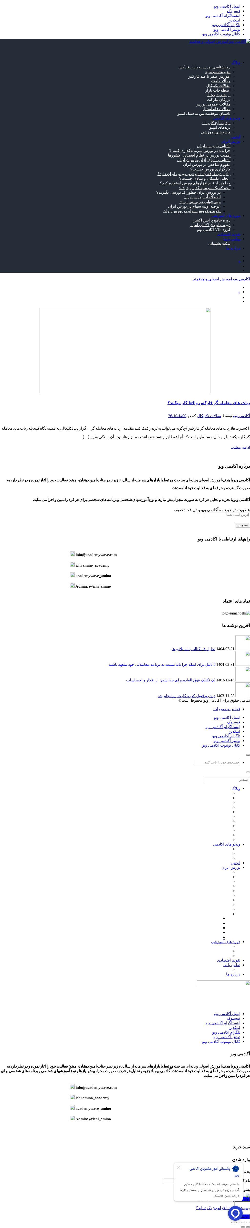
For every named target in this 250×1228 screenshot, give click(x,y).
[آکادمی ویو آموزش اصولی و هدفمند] (219, 41)
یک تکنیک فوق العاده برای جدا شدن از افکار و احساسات (170, 680)
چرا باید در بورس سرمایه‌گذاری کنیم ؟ (199, 150)
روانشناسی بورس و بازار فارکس (204, 67)
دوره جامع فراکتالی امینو (210, 225)
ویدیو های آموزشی (215, 132)
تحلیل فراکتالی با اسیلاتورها (193, 649)
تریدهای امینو (219, 127)
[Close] (248, 755)
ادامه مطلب (240, 447)
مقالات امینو (220, 81)
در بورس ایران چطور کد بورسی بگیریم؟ (188, 192)
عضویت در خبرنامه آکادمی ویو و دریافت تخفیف (212, 510)
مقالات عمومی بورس (213, 104)
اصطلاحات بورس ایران (202, 197)
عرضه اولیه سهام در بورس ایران (194, 206)
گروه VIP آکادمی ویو (213, 229)
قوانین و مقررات (226, 709)
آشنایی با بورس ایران (213, 146)
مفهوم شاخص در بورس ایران (206, 164)
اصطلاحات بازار (217, 90)
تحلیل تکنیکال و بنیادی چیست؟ (204, 178)
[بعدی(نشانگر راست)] (243, 1227)
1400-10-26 (177, 416)
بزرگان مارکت (218, 99)
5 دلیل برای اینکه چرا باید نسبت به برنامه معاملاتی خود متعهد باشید (162, 664)
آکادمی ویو (241, 416)
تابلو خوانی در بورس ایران (200, 202)
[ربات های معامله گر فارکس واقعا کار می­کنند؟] (125, 392)
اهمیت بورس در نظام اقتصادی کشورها (199, 155)
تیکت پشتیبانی (219, 243)
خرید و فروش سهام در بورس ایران (192, 211)
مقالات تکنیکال (218, 86)
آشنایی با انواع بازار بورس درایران (203, 160)
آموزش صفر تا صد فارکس (209, 76)
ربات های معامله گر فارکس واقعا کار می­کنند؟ (208, 402)
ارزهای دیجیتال (218, 95)
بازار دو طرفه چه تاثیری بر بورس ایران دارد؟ (193, 174)
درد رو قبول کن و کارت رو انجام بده (186, 696)
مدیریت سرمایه (217, 72)
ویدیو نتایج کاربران (216, 123)
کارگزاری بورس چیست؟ (210, 169)
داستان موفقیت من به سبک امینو (203, 113)
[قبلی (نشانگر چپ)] (248, 1227)
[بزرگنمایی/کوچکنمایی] (248, 1222)
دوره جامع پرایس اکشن (211, 220)
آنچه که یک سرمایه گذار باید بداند (204, 188)
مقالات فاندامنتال (216, 109)
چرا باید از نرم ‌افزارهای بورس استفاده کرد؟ (195, 183)
